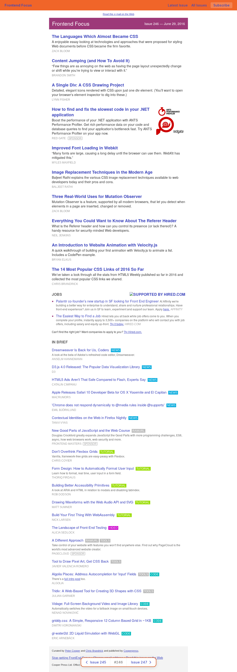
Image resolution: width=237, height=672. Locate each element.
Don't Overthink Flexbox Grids (75, 451)
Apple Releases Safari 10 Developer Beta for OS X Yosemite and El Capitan (109, 392)
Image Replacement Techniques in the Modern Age (102, 172)
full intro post (72, 579)
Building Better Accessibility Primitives (80, 485)
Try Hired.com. (133, 332)
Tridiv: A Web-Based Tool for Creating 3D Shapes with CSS (96, 590)
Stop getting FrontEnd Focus (71, 658)
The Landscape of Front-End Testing (79, 527)
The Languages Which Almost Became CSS (95, 36)
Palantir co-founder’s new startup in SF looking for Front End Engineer (107, 301)
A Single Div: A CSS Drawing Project (88, 85)
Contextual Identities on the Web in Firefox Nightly (89, 417)
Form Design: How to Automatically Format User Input (93, 468)
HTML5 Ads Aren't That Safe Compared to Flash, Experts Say (99, 379)
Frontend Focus (18, 5)
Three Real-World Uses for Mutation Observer (97, 196)
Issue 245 (98, 662)
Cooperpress (131, 650)
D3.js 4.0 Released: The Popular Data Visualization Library (96, 366)
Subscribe (221, 5)
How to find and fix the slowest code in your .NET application (101, 111)
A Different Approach (67, 540)
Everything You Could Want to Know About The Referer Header (114, 220)
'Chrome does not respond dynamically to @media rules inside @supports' (108, 404)
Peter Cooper (72, 650)
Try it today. (117, 324)
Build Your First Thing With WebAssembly (83, 514)
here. (166, 309)
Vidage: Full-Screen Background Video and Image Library (95, 603)
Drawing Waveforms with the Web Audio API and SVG (92, 501)
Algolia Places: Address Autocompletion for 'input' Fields (94, 573)
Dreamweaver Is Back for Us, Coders (80, 349)
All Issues (199, 5)
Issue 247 (139, 662)
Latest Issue (178, 5)
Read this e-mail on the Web (118, 14)
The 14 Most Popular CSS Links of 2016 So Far (98, 269)
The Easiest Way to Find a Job (78, 316)
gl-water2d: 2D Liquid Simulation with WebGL (86, 633)
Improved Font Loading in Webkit (85, 148)
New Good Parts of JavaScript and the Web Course (91, 430)
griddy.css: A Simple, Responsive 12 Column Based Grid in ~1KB (101, 620)
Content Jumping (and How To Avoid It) (91, 60)
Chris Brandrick (94, 650)
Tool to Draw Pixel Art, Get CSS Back (80, 561)
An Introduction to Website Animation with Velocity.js (104, 245)
